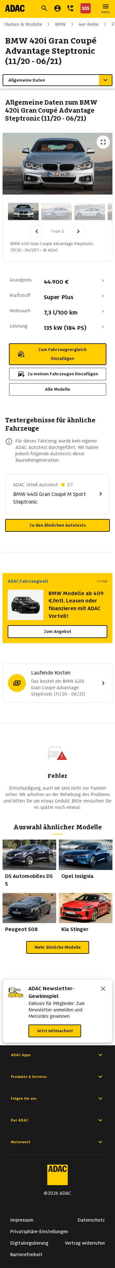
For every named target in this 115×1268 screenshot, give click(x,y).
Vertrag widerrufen (85, 1243)
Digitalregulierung (29, 1243)
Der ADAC (19, 1120)
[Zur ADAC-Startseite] (15, 8)
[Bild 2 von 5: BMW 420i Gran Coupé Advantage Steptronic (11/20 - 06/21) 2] (56, 211)
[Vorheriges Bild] (36, 231)
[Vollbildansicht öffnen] (103, 142)
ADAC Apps (21, 1055)
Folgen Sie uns (24, 1098)
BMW (60, 24)
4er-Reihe (89, 24)
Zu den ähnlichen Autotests (57, 525)
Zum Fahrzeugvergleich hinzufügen (62, 354)
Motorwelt (20, 1142)
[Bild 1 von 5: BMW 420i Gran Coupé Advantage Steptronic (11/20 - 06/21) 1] (23, 211)
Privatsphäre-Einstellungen (39, 1231)
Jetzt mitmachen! (55, 1030)
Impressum (22, 1220)
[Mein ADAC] (57, 8)
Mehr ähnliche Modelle (57, 947)
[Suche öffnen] (44, 8)
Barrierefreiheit (26, 1254)
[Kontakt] (70, 8)
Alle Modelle (57, 389)
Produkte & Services (29, 1076)
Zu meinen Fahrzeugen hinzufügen (62, 374)
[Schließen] (103, 989)
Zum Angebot (57, 631)
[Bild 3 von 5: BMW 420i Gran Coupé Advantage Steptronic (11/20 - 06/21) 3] (89, 211)
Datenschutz (91, 1220)
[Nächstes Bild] (78, 231)
